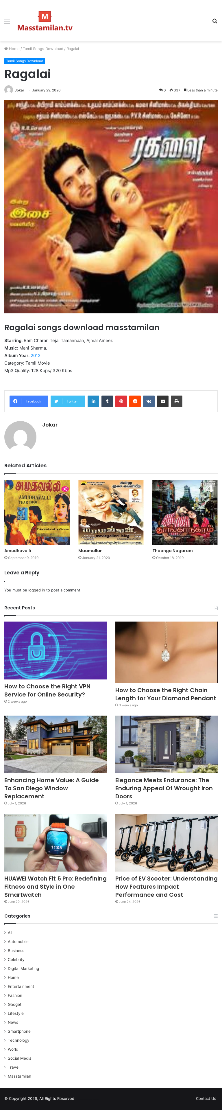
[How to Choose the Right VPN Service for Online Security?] (55, 650)
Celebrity (16, 959)
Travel (13, 1067)
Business (16, 950)
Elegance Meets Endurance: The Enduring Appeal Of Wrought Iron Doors (164, 788)
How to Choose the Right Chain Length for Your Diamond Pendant (165, 694)
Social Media (20, 1058)
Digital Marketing (23, 968)
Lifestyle (16, 1013)
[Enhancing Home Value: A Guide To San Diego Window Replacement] (55, 744)
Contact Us (206, 1098)
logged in (36, 590)
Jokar (19, 90)
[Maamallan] (111, 512)
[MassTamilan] (45, 20)
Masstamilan (19, 1076)
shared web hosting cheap (93, 1099)
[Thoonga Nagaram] (185, 512)
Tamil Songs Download (43, 48)
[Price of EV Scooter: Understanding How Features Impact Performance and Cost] (166, 843)
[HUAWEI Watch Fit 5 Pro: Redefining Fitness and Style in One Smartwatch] (55, 843)
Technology (18, 1040)
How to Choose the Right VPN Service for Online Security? (47, 690)
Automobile (18, 941)
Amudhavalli (17, 551)
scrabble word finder (82, 1099)
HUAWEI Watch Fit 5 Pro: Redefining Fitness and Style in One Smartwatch (55, 886)
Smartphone (19, 1031)
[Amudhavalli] (37, 512)
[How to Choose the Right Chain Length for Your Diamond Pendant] (166, 652)
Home (14, 48)
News (13, 1022)
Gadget (14, 1004)
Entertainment (21, 986)
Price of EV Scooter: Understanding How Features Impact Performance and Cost (166, 886)
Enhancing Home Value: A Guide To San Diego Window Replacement (51, 788)
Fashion (15, 995)
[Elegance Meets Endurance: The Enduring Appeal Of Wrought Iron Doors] (166, 744)
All (10, 932)
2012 (35, 355)
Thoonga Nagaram (172, 551)
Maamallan (90, 551)
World (13, 1049)
